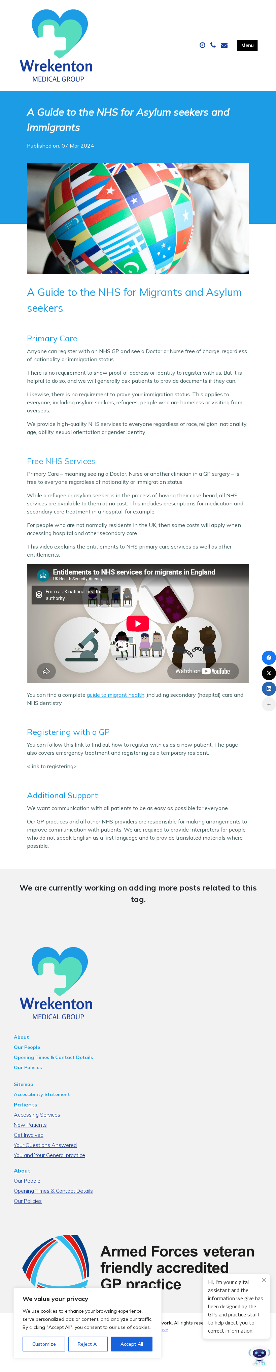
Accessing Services (37, 1114)
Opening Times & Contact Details (53, 1057)
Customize (44, 1344)
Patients (25, 1104)
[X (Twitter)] (269, 673)
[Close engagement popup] (264, 1280)
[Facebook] (269, 658)
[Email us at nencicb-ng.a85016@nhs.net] (225, 45)
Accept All (131, 1344)
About (21, 1037)
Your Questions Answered (45, 1145)
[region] (87, 1323)
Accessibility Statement (42, 1094)
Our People (27, 1047)
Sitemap (23, 1084)
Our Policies (28, 1067)
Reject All (88, 1344)
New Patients (30, 1124)
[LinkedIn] (269, 689)
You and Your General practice (49, 1155)
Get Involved (28, 1134)
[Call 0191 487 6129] (213, 45)
